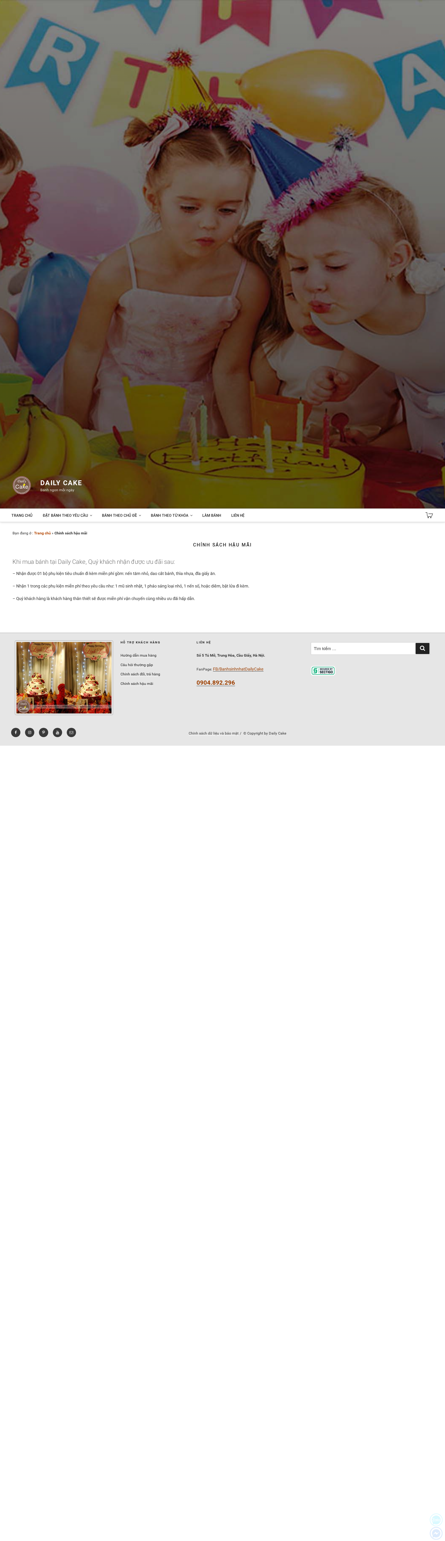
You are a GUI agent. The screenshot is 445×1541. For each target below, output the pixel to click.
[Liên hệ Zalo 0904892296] (436, 1520)
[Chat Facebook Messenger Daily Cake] (436, 1533)
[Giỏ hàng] (429, 515)
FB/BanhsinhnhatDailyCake (238, 669)
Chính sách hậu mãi (137, 683)
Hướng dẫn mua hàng (138, 655)
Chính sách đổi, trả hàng (140, 674)
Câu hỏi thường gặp (137, 665)
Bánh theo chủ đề (119, 515)
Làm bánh (211, 515)
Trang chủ (21, 515)
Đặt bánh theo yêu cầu (65, 515)
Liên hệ (238, 515)
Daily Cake (61, 483)
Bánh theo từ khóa (169, 515)
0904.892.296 (216, 682)
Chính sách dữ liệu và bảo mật (213, 733)
